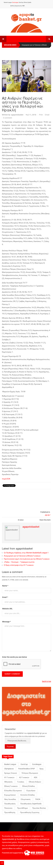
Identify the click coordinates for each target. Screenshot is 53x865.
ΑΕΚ (35, 777)
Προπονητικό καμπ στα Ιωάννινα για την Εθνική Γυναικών (27, 559)
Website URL (7, 609)
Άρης (41, 769)
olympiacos (9, 769)
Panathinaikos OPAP (26, 769)
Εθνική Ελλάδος (28, 786)
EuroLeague (15, 2)
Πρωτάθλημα (22, 808)
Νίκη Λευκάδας (10, 799)
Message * (6, 622)
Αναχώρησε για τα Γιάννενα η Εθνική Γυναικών (22, 556)
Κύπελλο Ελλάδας (27, 795)
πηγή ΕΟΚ (6, 479)
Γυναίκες (20, 782)
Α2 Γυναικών (24, 777)
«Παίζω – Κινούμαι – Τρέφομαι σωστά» (19, 562)
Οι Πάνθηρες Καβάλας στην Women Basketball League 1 (26, 553)
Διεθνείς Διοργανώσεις (16, 5)
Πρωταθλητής (9, 812)
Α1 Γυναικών (9, 777)
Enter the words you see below (14, 657)
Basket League (8, 2)
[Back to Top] (2, 863)
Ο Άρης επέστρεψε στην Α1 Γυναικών (19, 565)
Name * (5, 586)
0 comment (7, 118)
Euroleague (36, 764)
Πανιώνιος (8, 808)
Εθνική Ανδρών (35, 782)
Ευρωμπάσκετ (10, 795)
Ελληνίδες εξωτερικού (13, 790)
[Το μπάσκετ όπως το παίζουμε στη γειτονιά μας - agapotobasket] (26, 22)
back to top (46, 681)
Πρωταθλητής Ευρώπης (29, 812)
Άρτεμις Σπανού (10, 773)
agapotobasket (17, 115)
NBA (23, 5)
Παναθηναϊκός (10, 804)
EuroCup (21, 2)
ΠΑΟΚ (37, 799)
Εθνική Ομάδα (27, 2)
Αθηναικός (8, 782)
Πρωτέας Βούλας (39, 808)
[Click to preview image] (26, 76)
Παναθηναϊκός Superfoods (30, 804)
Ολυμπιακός (26, 799)
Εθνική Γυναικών (11, 786)
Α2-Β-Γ (48, 515)
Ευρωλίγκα (30, 790)
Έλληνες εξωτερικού (30, 773)
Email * (5, 597)
